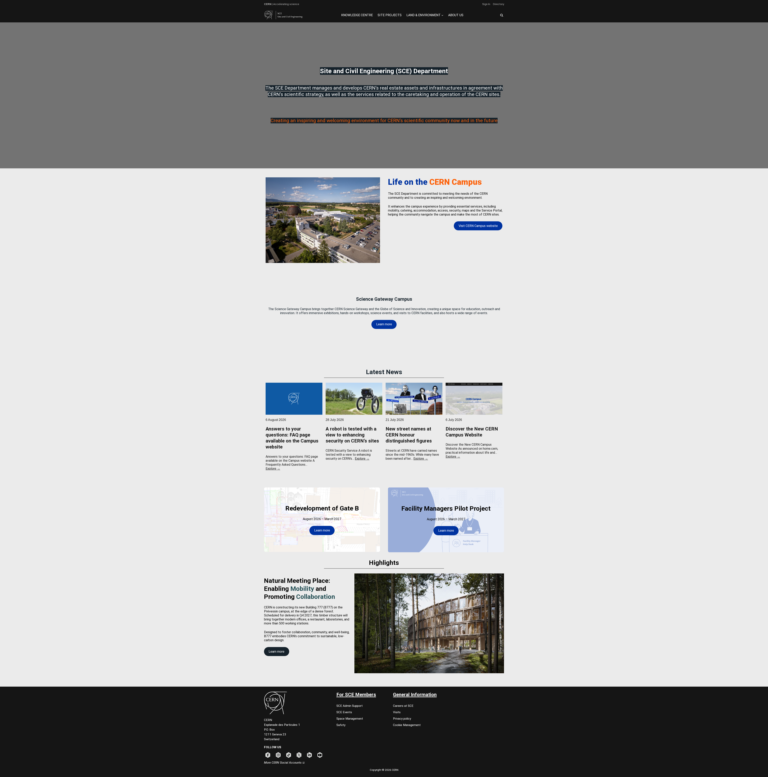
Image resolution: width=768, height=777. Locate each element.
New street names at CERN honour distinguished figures (409, 435)
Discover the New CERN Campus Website (472, 432)
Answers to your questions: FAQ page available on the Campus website (292, 438)
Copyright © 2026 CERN (384, 769)
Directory (498, 4)
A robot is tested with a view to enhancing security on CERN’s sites (352, 435)
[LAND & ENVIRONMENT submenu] (442, 15)
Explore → (273, 468)
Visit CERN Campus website (478, 226)
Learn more (384, 324)
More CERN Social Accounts (283, 762)
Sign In (486, 4)
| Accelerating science (281, 4)
